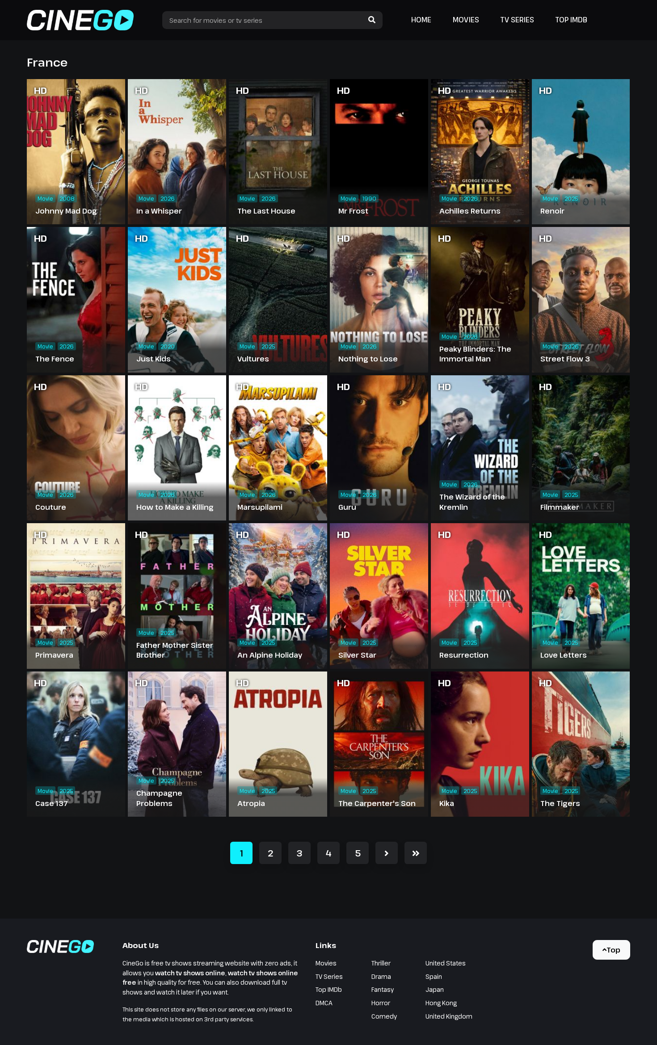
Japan (434, 989)
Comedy (384, 1016)
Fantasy (382, 989)
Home (421, 20)
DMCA (324, 1003)
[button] (386, 853)
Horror (380, 1003)
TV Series (517, 20)
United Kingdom (448, 1016)
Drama (381, 976)
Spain (433, 976)
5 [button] (358, 853)
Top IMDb (571, 20)
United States (445, 963)
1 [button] (241, 853)
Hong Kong (441, 1003)
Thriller (381, 963)
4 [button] (329, 853)
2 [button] (270, 853)
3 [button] (299, 853)
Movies (466, 20)
